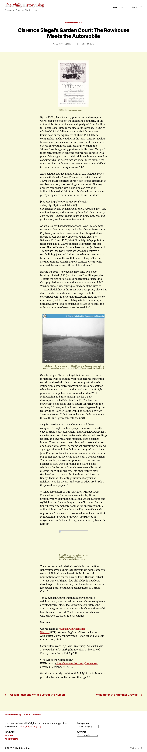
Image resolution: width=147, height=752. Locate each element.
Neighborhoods (73, 23)
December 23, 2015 (85, 44)
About (27, 714)
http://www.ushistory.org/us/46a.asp (77, 663)
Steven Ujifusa (65, 44)
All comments (11, 739)
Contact (37, 714)
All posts (9, 735)
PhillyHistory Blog (21, 748)
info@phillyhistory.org (30, 726)
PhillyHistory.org (13, 714)
